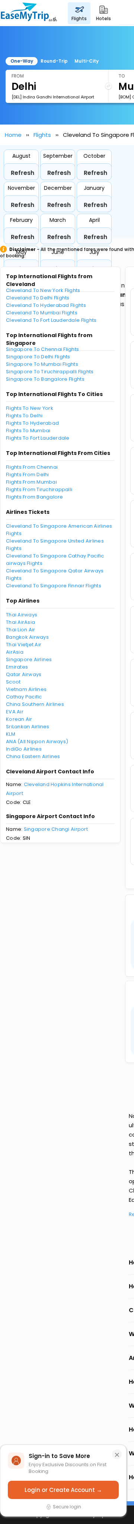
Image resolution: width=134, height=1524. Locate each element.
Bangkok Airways (27, 637)
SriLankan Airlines (28, 726)
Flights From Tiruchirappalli (39, 489)
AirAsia (14, 652)
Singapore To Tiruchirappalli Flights (49, 371)
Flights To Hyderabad (32, 423)
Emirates (17, 666)
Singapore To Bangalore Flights (45, 379)
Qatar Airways (23, 674)
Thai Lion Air (20, 629)
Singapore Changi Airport (56, 829)
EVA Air (14, 711)
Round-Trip (54, 61)
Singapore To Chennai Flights (42, 349)
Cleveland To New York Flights (43, 290)
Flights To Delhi (24, 415)
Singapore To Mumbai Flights (42, 364)
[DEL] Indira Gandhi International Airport (53, 97)
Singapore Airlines (29, 659)
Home (13, 135)
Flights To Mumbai (28, 430)
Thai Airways (21, 614)
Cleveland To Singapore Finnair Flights (53, 585)
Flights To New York (29, 408)
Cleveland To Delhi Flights (38, 297)
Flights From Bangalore (34, 496)
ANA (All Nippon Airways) (37, 741)
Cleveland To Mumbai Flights (41, 312)
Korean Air (19, 719)
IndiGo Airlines (24, 748)
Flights (42, 135)
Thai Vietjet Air (23, 644)
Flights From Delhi (27, 474)
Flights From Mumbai (31, 482)
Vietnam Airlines (26, 689)
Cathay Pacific (24, 696)
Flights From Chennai (32, 467)
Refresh (22, 173)
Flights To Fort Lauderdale (38, 438)
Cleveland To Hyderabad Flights (46, 305)
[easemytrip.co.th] (29, 13)
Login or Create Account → (63, 1490)
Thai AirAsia (20, 622)
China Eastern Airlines (33, 756)
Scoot (13, 681)
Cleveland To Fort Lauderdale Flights (51, 320)
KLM (10, 734)
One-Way (21, 61)
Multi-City (86, 61)
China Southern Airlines (35, 704)
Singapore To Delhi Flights (38, 356)
